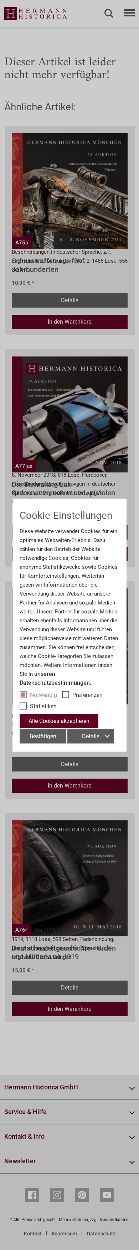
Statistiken (43, 706)
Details (90, 736)
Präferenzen (87, 694)
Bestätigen (43, 736)
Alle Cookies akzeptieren (59, 720)
